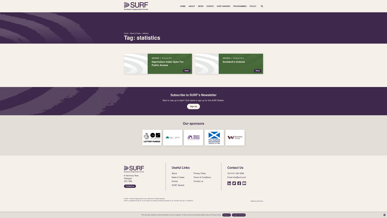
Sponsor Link (152, 137)
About (192, 6)
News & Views (178, 177)
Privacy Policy (200, 173)
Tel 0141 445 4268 (235, 173)
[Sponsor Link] (152, 137)
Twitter (234, 183)
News (200, 6)
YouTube (244, 183)
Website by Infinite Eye (257, 201)
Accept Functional (239, 215)
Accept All (226, 215)
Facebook (239, 183)
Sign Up (193, 106)
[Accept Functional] (384, 215)
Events (210, 6)
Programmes (240, 6)
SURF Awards (223, 6)
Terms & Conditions (202, 177)
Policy (253, 6)
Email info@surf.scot (236, 177)
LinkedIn (229, 183)
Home (136, 6)
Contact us (130, 186)
